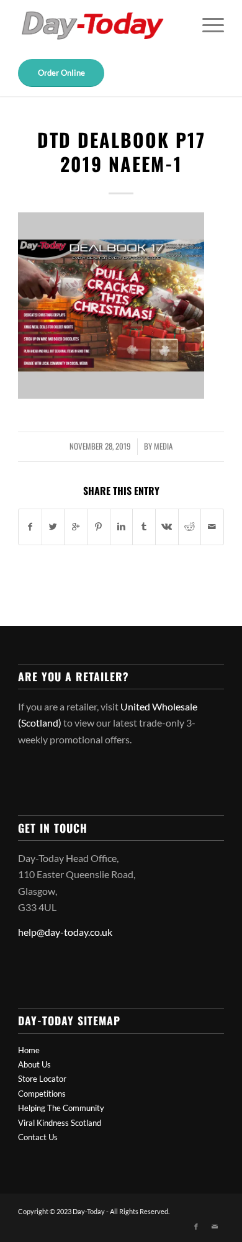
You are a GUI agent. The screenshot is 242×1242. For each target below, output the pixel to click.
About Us (34, 1064)
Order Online (61, 73)
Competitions (42, 1094)
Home (29, 1050)
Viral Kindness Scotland (59, 1123)
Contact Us (38, 1137)
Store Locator (42, 1079)
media (163, 446)
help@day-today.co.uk (65, 932)
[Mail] (214, 1226)
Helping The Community (61, 1108)
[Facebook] (196, 1226)
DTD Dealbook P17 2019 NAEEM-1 (121, 151)
